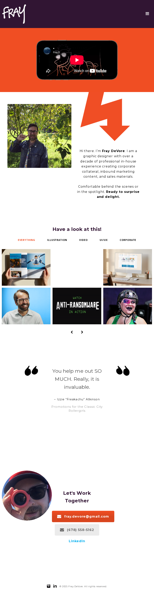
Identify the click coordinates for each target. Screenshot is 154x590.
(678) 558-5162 (80, 530)
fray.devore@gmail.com (86, 516)
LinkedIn (77, 541)
